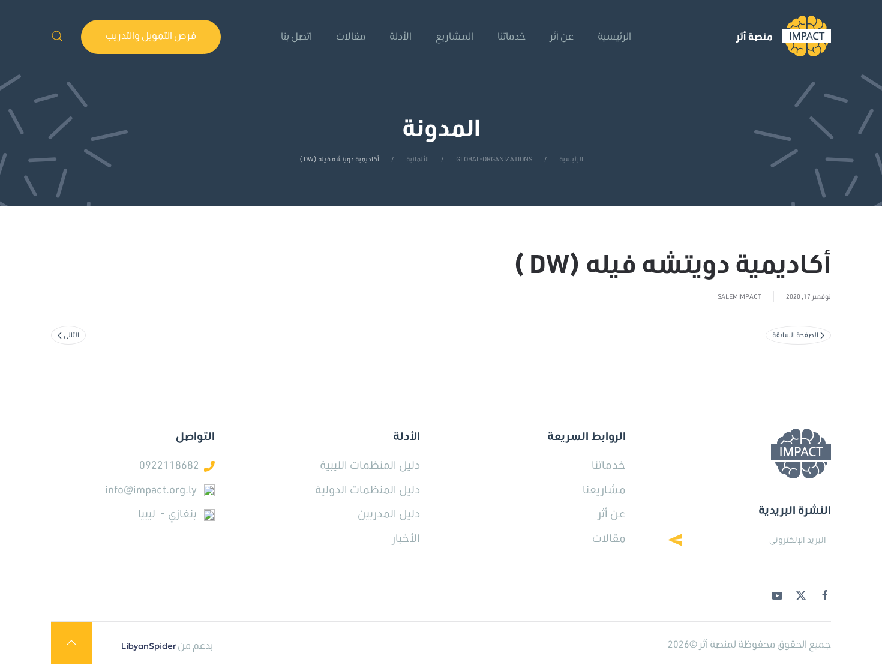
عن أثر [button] (562, 35)
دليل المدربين (389, 513)
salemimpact (739, 296)
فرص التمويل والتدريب (151, 35)
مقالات (350, 35)
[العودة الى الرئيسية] (783, 36)
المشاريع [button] (454, 35)
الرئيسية (614, 35)
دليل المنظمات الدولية (367, 489)
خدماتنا (511, 35)
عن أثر (612, 513)
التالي (71, 335)
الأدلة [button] (400, 35)
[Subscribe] (684, 541)
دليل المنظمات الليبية (370, 464)
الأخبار (406, 538)
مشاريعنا (604, 489)
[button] (57, 36)
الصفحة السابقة (795, 335)
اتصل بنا (296, 35)
